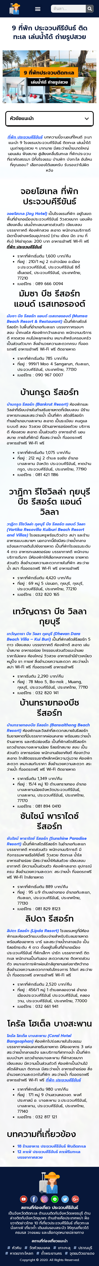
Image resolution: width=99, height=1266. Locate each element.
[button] (37, 8)
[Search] (90, 9)
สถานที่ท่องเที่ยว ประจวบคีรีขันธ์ (49, 1208)
